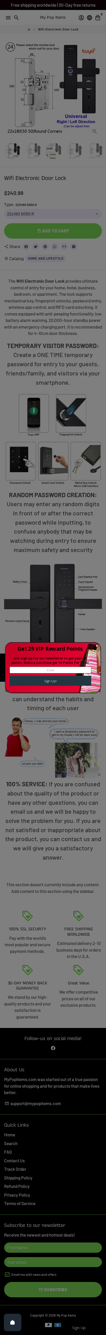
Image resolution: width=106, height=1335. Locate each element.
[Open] (12, 1322)
